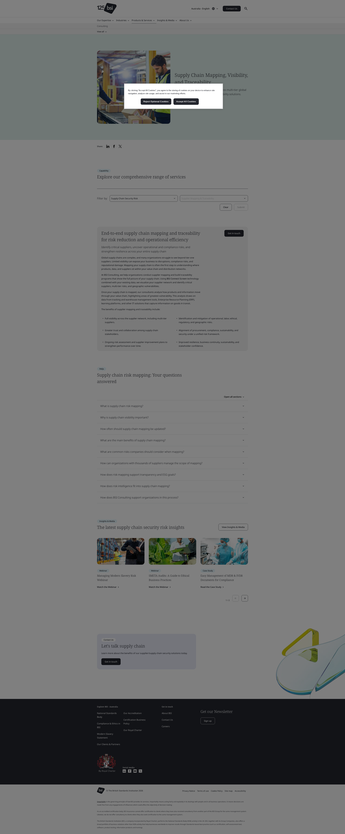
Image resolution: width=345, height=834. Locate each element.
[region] (173, 96)
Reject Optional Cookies (156, 101)
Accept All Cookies (186, 101)
